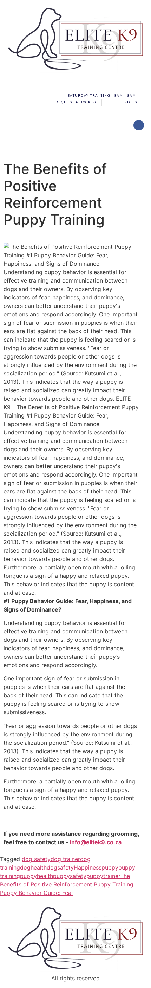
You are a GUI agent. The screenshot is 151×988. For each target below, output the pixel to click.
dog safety (36, 859)
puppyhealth (36, 875)
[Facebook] (138, 125)
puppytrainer (103, 875)
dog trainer (65, 859)
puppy (109, 867)
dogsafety (60, 867)
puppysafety (69, 875)
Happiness (87, 867)
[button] (75, 144)
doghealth (33, 867)
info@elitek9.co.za (96, 842)
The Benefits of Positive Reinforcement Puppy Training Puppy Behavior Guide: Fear (66, 884)
